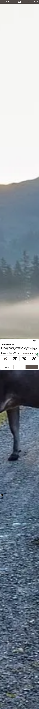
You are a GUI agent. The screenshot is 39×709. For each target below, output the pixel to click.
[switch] (14, 359)
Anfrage (23, 1)
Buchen (30, 1)
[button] (2, 1)
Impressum (33, 353)
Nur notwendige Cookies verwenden (7, 367)
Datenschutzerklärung (24, 353)
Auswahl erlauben (19, 366)
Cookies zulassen (32, 366)
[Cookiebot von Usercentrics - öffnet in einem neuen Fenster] (33, 341)
